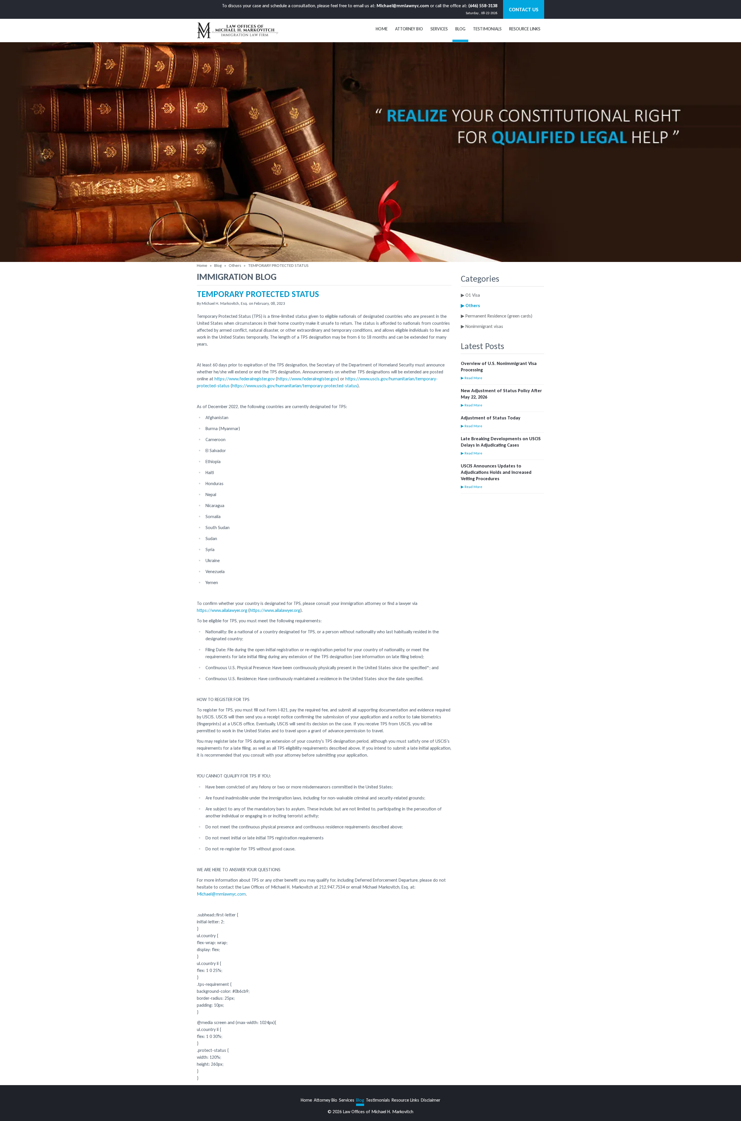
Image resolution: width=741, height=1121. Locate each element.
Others (235, 265)
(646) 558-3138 (482, 5)
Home (382, 29)
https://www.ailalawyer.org (222, 610)
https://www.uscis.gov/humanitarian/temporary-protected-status (294, 385)
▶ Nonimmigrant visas (482, 326)
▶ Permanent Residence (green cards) (496, 316)
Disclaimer (430, 1100)
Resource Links (524, 29)
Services (439, 29)
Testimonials (487, 29)
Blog (218, 265)
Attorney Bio (409, 29)
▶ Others (470, 305)
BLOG (460, 29)
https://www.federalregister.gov (244, 378)
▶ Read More (471, 378)
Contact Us (523, 9)
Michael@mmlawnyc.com (403, 5)
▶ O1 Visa (470, 295)
